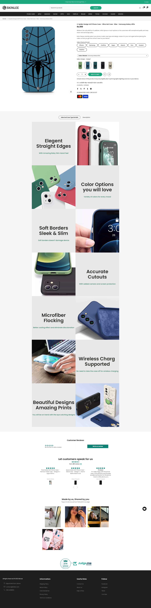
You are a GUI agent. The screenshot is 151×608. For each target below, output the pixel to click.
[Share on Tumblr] (87, 89)
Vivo (68, 14)
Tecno (97, 14)
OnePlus (75, 14)
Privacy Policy (44, 594)
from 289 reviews (74, 464)
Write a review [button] (98, 446)
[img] (75, 462)
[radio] (80, 65)
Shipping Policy (44, 584)
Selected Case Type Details (69, 117)
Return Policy (43, 587)
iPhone (81, 45)
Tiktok (103, 591)
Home (4, 18)
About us (79, 587)
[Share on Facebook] (77, 89)
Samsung (47, 14)
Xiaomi (55, 14)
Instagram (105, 587)
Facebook (104, 584)
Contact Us (80, 584)
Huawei (113, 14)
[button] (144, 509)
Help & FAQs (80, 591)
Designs (120, 14)
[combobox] (112, 55)
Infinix (90, 14)
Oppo (62, 14)
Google (105, 14)
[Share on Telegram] (91, 89)
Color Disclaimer (44, 591)
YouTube (104, 594)
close (5, 2)
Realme (83, 14)
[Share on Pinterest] (84, 89)
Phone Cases (31, 14)
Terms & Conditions (46, 598)
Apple (39, 14)
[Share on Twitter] (81, 89)
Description (86, 117)
